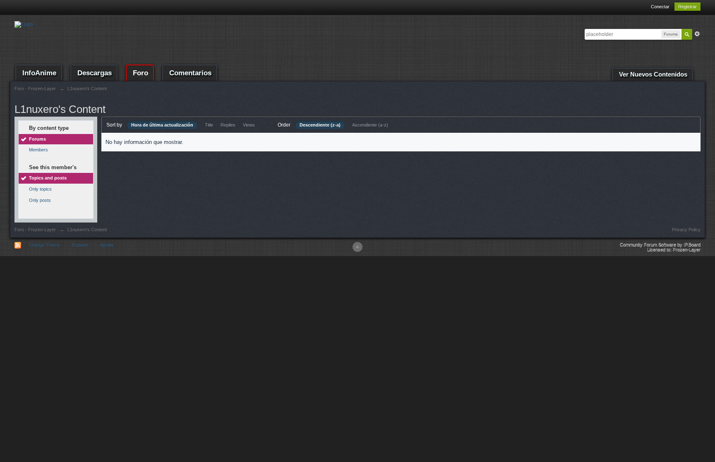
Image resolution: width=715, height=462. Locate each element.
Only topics (40, 189)
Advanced (697, 34)
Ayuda (106, 244)
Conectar (660, 6)
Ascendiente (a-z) (370, 124)
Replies (228, 124)
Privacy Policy (686, 229)
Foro (140, 73)
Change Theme (44, 244)
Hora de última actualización (162, 124)
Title (209, 124)
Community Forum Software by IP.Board (660, 244)
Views (249, 124)
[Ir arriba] (357, 247)
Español (80, 244)
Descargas (94, 73)
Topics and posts (48, 177)
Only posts (40, 200)
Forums (37, 138)
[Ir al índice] (23, 24)
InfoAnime (39, 73)
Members (38, 149)
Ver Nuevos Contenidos (653, 74)
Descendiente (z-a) (320, 124)
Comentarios (190, 73)
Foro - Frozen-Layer (35, 229)
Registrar (687, 6)
